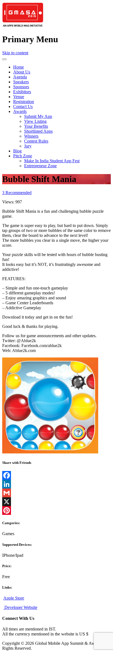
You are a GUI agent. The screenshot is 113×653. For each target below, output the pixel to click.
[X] (56, 501)
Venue (18, 96)
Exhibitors (22, 91)
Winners (31, 136)
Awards (20, 111)
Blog (17, 151)
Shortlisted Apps (38, 131)
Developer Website (20, 607)
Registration (23, 101)
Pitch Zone (22, 156)
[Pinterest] (56, 510)
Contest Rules (36, 141)
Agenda (20, 77)
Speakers (21, 82)
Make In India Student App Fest (52, 160)
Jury (28, 146)
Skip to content (15, 52)
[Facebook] (56, 475)
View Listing (35, 121)
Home (18, 67)
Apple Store (13, 598)
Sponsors (21, 86)
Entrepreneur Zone (40, 165)
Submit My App (38, 116)
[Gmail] (56, 493)
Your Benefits (36, 126)
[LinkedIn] (56, 484)
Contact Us (23, 106)
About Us (21, 72)
